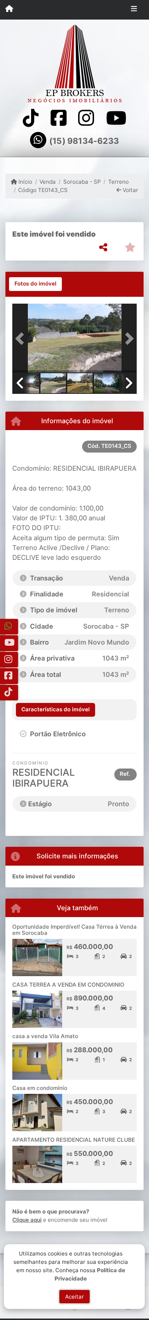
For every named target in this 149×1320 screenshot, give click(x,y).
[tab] (35, 284)
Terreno (118, 181)
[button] (21, 338)
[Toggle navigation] (134, 10)
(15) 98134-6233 (84, 141)
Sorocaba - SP (82, 181)
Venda (47, 181)
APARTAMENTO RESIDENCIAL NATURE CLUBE (73, 1139)
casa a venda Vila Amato (45, 1036)
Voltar (129, 190)
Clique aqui (27, 1219)
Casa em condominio (39, 1087)
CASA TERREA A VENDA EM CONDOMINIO (68, 984)
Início (24, 181)
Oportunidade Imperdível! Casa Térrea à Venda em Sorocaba (74, 929)
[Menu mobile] (9, 9)
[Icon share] (30, 118)
